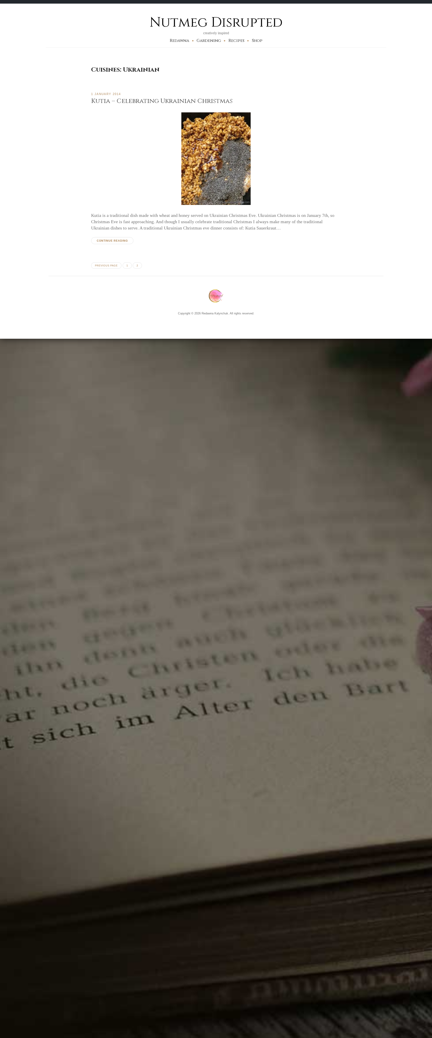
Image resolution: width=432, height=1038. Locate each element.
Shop (257, 40)
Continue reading (112, 240)
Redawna (179, 40)
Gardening (209, 40)
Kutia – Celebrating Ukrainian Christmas (162, 101)
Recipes (236, 40)
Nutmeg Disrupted (216, 22)
